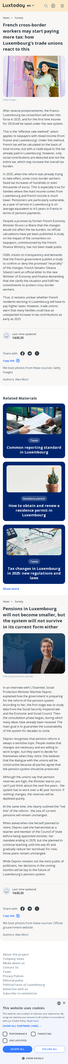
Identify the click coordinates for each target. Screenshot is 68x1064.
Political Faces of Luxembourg (24, 984)
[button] (34, 1026)
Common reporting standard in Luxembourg (34, 450)
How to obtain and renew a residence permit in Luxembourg (34, 510)
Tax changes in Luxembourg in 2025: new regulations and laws (34, 573)
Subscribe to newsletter (20, 993)
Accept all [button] (17, 1049)
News (6, 17)
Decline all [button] (49, 1049)
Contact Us (10, 967)
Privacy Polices (13, 976)
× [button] (64, 1003)
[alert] (34, 1031)
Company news (13, 958)
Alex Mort (21, 379)
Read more (33, 1020)
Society (19, 17)
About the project (16, 954)
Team (7, 971)
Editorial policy (13, 980)
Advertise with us (15, 989)
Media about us (14, 963)
